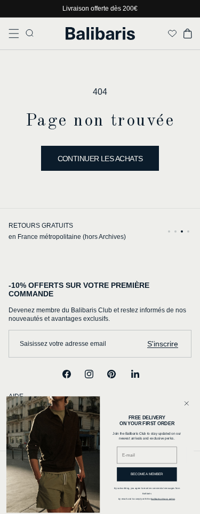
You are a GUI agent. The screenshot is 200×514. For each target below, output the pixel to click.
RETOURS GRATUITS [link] (41, 225)
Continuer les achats (100, 158)
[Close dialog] (186, 403)
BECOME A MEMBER (147, 474)
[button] (14, 33)
